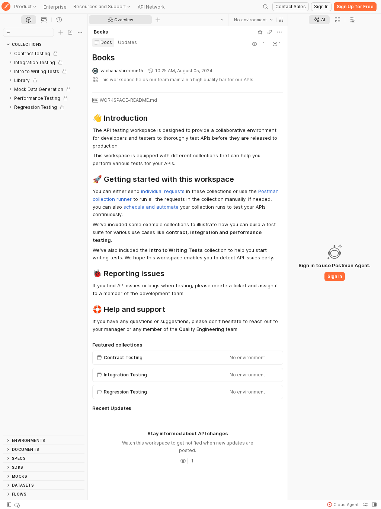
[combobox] (253, 20)
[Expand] (10, 53)
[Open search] (265, 6)
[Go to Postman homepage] (5, 7)
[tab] (28, 19)
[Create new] (60, 32)
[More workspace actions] (279, 32)
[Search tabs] (222, 19)
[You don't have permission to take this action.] (157, 19)
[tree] (43, 242)
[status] (17, 504)
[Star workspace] (260, 32)
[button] (281, 20)
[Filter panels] (8, 32)
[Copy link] (269, 32)
